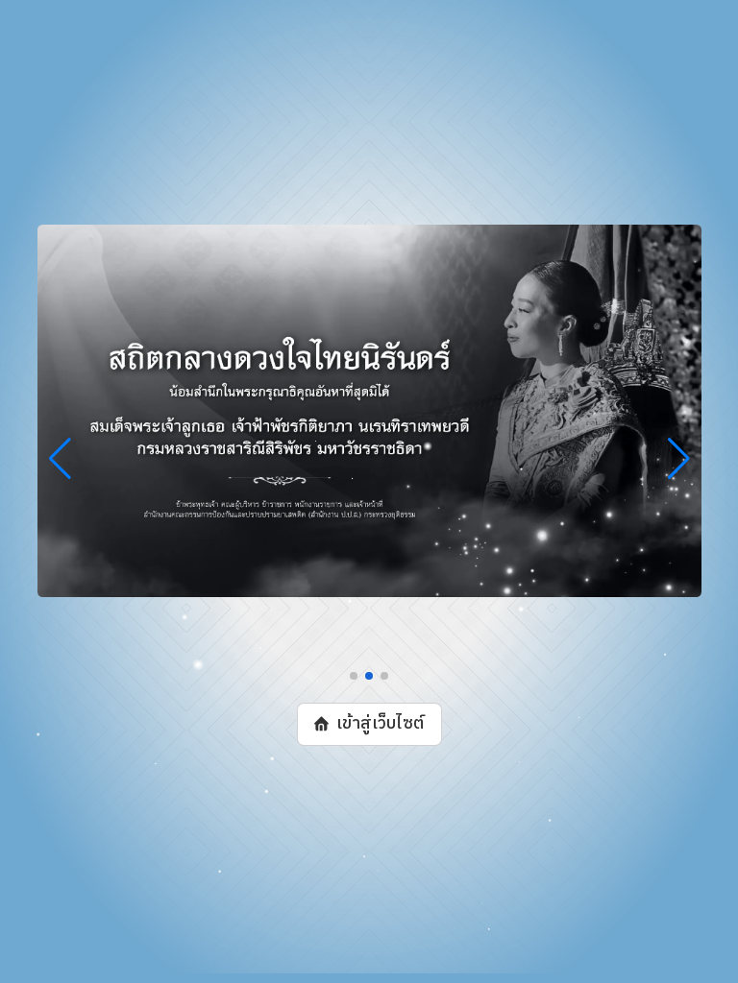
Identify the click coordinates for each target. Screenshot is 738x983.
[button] (353, 676)
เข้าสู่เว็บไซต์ (379, 723)
